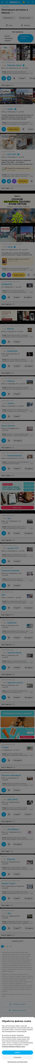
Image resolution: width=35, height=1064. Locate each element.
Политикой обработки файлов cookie (13, 1046)
